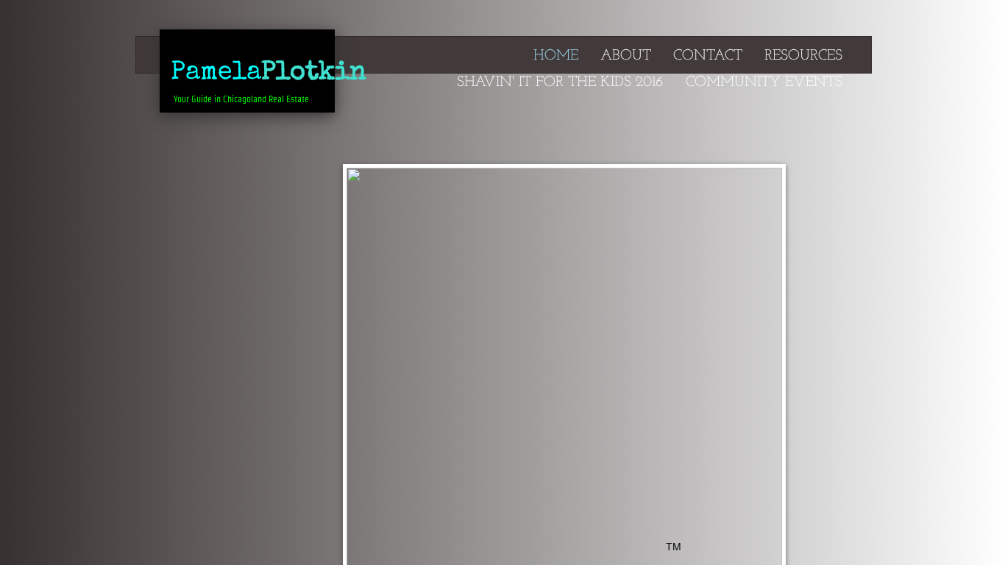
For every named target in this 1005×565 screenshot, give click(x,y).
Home (555, 56)
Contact (707, 56)
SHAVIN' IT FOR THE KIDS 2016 (560, 82)
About (625, 56)
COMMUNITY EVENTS (764, 82)
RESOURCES (803, 56)
